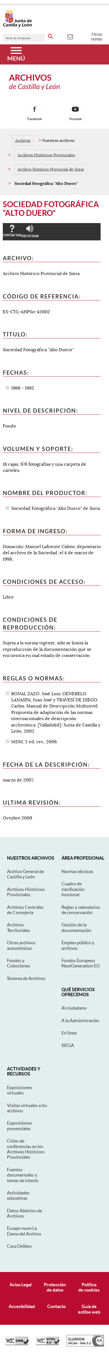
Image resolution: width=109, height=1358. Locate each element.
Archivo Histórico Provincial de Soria (51, 169)
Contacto (56, 1306)
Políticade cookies (88, 1287)
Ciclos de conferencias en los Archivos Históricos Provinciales (26, 1148)
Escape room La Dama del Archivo (24, 1231)
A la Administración (80, 1020)
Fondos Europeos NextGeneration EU (80, 963)
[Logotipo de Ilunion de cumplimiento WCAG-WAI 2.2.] (85, 1345)
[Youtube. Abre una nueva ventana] (75, 110)
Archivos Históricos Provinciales (46, 154)
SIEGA (67, 1045)
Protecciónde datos (55, 1287)
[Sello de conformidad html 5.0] (48, 1344)
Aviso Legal (21, 1284)
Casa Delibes (19, 1246)
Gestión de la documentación (76, 927)
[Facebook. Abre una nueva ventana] (35, 110)
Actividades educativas (18, 1195)
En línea (69, 1032)
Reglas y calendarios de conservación (80, 910)
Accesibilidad (22, 1306)
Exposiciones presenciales (19, 1125)
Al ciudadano (74, 1007)
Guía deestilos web (89, 1309)
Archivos (22, 140)
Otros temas (97, 36)
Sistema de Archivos (26, 978)
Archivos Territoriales (18, 927)
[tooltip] (70, 36)
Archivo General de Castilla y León (25, 874)
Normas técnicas (77, 871)
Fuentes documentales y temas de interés (23, 1175)
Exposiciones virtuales (19, 1090)
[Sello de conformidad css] (17, 1344)
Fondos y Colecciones (18, 963)
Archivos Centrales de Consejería (25, 910)
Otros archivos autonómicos (21, 945)
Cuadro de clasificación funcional (73, 889)
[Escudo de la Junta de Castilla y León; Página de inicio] (17, 26)
